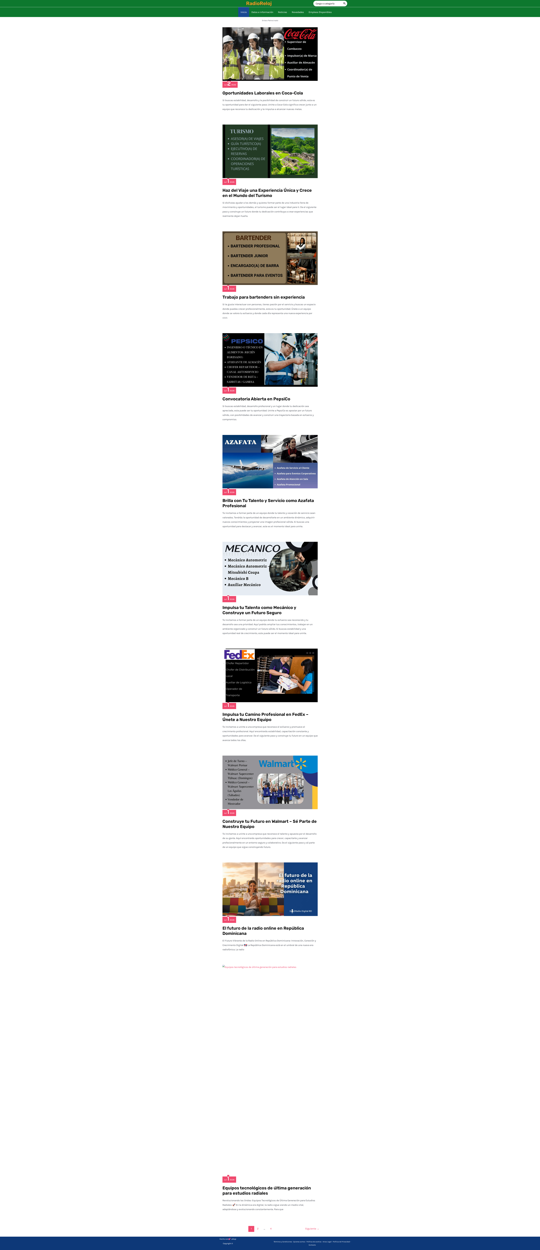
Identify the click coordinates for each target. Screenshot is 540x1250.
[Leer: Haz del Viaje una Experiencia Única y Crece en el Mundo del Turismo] (270, 151)
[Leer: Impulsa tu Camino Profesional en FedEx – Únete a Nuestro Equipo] (270, 675)
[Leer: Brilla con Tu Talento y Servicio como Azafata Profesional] (270, 461)
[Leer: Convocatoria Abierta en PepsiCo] (270, 359)
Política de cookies (314, 1242)
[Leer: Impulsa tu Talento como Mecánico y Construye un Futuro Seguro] (270, 568)
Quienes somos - (300, 1242)
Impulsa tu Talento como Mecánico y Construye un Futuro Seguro (259, 610)
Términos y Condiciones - (283, 1242)
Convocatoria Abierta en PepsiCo (256, 398)
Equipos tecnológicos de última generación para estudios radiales (266, 1190)
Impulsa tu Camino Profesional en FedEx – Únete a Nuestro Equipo (265, 717)
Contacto (312, 1245)
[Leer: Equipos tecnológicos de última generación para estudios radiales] (270, 1070)
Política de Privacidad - (342, 1242)
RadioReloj (259, 3)
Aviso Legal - (328, 1242)
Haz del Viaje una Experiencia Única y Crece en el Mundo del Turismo (267, 193)
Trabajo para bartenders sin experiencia (263, 297)
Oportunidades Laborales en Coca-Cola (262, 93)
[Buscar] (344, 3)
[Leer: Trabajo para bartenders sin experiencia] (270, 258)
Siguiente (312, 1228)
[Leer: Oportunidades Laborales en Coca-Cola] (270, 53)
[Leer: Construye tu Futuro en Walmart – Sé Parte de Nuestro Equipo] (270, 782)
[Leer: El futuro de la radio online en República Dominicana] (270, 889)
